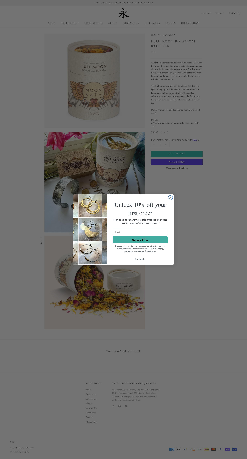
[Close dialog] (170, 197)
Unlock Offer (140, 240)
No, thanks (140, 259)
